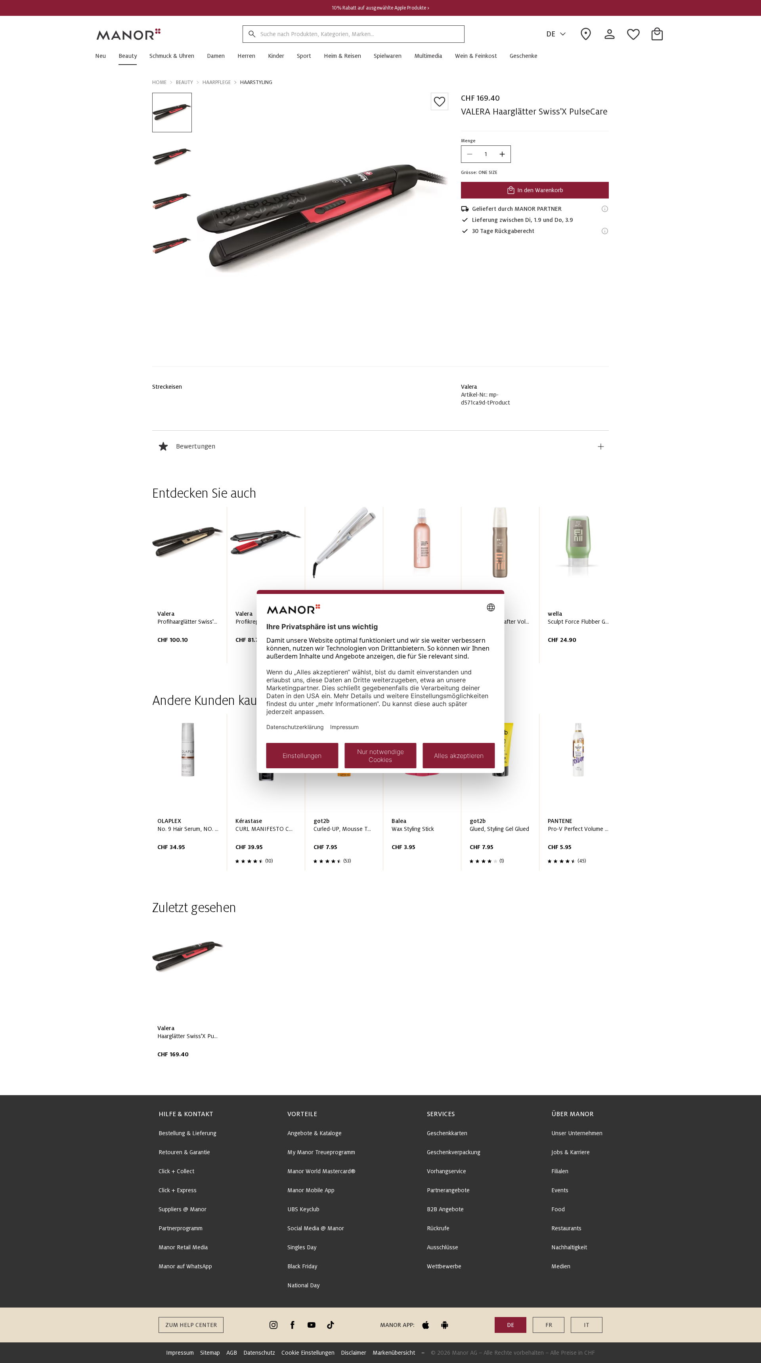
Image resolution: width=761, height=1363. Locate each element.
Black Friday (302, 1266)
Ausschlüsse (442, 1247)
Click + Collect (176, 1171)
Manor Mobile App (311, 1190)
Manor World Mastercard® (321, 1171)
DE (550, 34)
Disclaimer (353, 1353)
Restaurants (566, 1228)
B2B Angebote (445, 1209)
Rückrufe (438, 1228)
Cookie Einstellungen (308, 1353)
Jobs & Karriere (570, 1152)
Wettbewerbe (444, 1266)
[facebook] (292, 1325)
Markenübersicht (394, 1353)
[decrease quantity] (469, 154)
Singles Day (301, 1247)
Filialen (559, 1171)
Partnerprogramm (181, 1228)
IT (586, 1325)
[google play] (445, 1325)
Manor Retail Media (183, 1247)
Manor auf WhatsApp (185, 1266)
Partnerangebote (448, 1190)
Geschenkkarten (447, 1133)
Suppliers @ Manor (183, 1209)
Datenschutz (259, 1353)
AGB (231, 1353)
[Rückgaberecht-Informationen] (605, 231)
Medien (560, 1266)
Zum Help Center (191, 1325)
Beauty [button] (184, 82)
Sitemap (210, 1353)
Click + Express (178, 1190)
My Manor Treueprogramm (321, 1152)
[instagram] (273, 1325)
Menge (468, 140)
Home (159, 82)
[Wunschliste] (439, 101)
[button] (103, 56)
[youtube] (311, 1325)
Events (559, 1190)
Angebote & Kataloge (314, 1133)
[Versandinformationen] (605, 209)
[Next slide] (580, 588)
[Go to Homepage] (129, 34)
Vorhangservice (446, 1171)
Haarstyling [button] (256, 82)
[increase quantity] (502, 154)
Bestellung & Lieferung (187, 1133)
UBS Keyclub (303, 1209)
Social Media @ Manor (315, 1228)
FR (548, 1325)
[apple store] (426, 1325)
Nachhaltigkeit (569, 1247)
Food (558, 1209)
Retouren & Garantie (184, 1152)
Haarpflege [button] (217, 82)
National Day (303, 1285)
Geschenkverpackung (453, 1152)
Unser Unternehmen (576, 1133)
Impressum (180, 1353)
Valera (469, 387)
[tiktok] (330, 1325)
